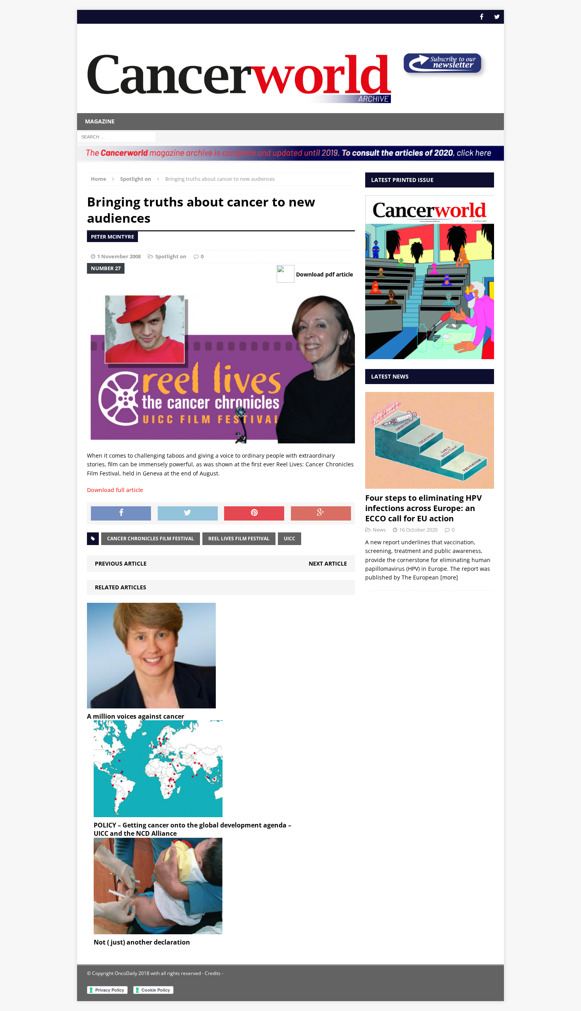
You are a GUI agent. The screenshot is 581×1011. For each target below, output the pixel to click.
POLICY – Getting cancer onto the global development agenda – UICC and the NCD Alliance (192, 829)
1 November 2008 (119, 256)
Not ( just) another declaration (142, 942)
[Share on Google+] (321, 513)
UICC (289, 538)
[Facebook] (482, 17)
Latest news (390, 376)
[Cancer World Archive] (239, 74)
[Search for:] (116, 136)
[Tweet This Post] (188, 513)
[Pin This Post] (254, 513)
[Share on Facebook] (121, 513)
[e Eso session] (442, 76)
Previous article (121, 563)
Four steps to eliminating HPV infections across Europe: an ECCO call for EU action (423, 508)
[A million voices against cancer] (151, 703)
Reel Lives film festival (239, 538)
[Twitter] (497, 17)
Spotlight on (171, 256)
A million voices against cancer (135, 716)
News (379, 529)
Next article (328, 563)
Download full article (115, 490)
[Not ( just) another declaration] (158, 929)
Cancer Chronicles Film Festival (150, 538)
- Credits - (212, 973)
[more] (449, 577)
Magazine (100, 121)
